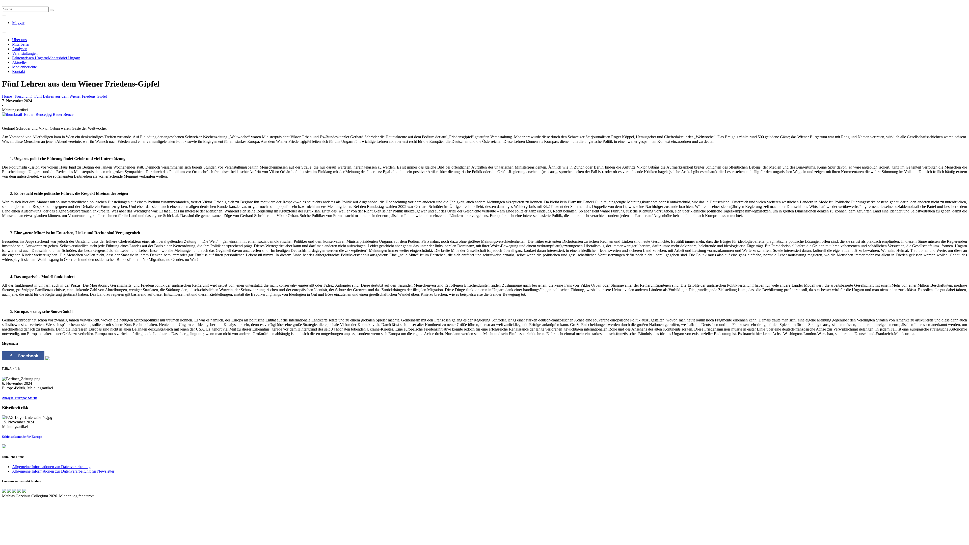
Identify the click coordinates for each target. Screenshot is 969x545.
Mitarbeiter (21, 44)
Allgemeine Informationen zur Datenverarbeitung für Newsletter (63, 471)
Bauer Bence (62, 114)
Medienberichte (24, 67)
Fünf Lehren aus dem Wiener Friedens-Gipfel (70, 96)
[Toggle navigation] (4, 32)
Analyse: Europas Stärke (19, 398)
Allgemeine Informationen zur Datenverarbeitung (51, 467)
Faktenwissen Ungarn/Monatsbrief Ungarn (46, 58)
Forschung (23, 96)
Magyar (18, 22)
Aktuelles (19, 62)
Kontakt (18, 71)
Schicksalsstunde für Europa (22, 437)
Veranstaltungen (25, 53)
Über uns (19, 40)
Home (7, 96)
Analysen (19, 49)
